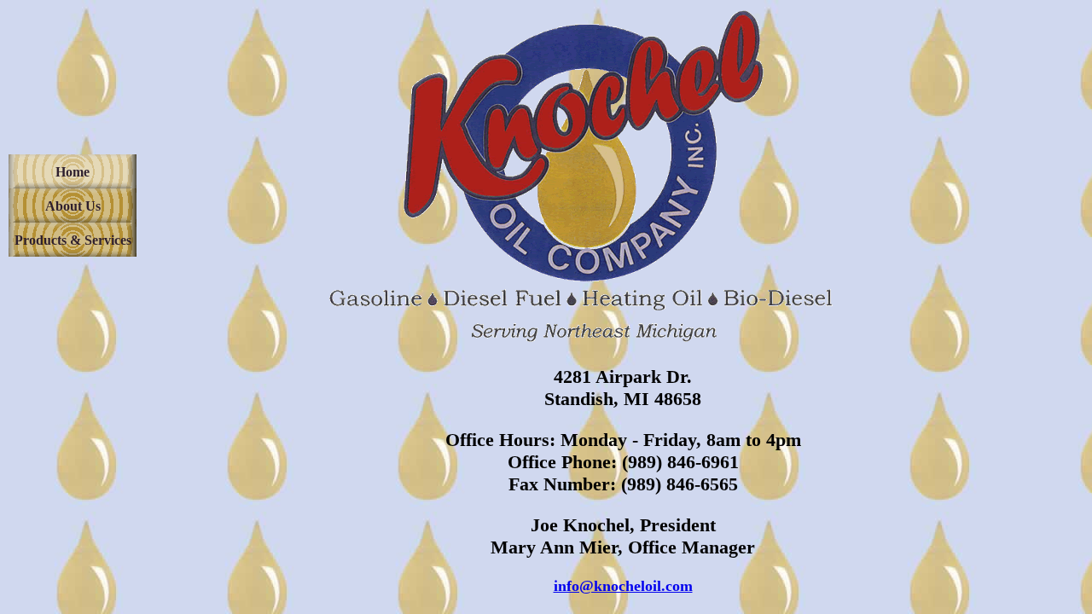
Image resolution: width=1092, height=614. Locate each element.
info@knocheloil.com (623, 585)
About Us (73, 206)
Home (72, 172)
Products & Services (73, 240)
